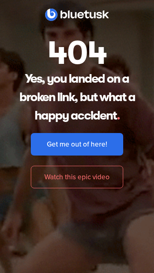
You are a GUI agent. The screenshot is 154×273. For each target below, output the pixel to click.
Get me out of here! (77, 144)
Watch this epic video (77, 177)
